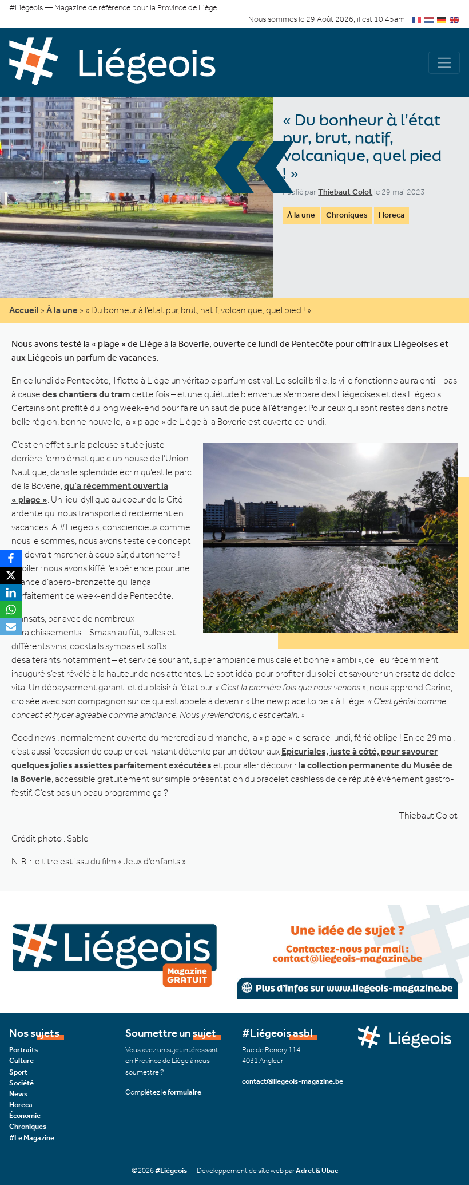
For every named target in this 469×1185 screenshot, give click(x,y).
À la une (301, 215)
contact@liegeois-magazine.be (292, 1081)
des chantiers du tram (86, 394)
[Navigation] (444, 63)
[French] (417, 19)
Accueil (24, 310)
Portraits (23, 1049)
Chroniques (347, 215)
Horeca (391, 215)
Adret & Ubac (317, 1170)
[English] (455, 19)
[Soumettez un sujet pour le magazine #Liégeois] (234, 951)
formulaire (184, 1092)
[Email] (11, 626)
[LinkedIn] (11, 592)
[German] (442, 19)
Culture (21, 1060)
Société (21, 1083)
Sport (18, 1072)
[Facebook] (11, 558)
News (18, 1093)
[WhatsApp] (11, 609)
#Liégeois (171, 1170)
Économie (25, 1115)
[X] (11, 575)
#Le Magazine (31, 1137)
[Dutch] (429, 19)
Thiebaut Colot (345, 192)
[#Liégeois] (121, 63)
